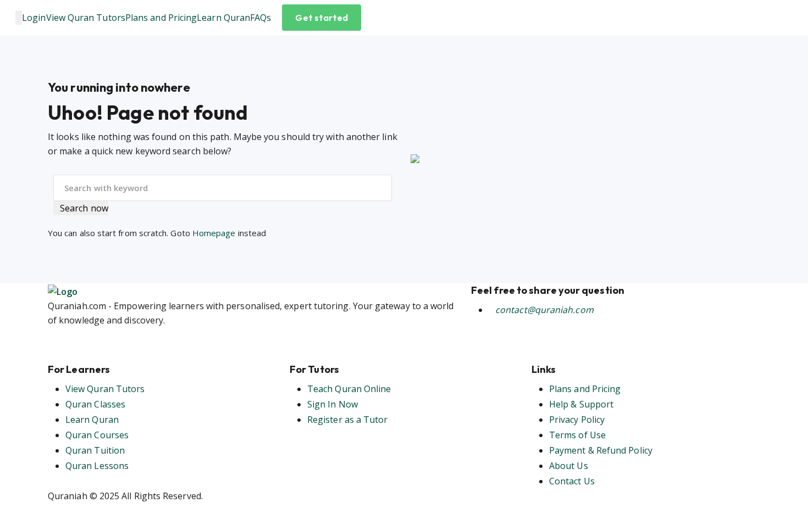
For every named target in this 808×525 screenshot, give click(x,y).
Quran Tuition (95, 450)
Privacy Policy (577, 420)
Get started (321, 17)
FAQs (260, 18)
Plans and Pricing (161, 18)
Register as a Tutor (347, 420)
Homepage (214, 232)
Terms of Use (577, 435)
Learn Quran (223, 18)
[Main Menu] (18, 17)
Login (34, 18)
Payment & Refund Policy (600, 450)
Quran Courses (97, 435)
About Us (568, 466)
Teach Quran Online (349, 389)
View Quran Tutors (85, 18)
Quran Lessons (97, 466)
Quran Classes (95, 404)
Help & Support (581, 404)
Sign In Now (332, 404)
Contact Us (572, 481)
